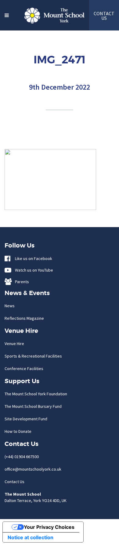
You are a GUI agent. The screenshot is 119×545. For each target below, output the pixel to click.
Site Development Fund (26, 419)
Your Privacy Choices (49, 527)
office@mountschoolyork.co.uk (33, 469)
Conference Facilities (24, 368)
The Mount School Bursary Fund (33, 406)
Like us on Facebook (32, 258)
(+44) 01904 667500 (22, 456)
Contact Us (14, 481)
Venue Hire (14, 343)
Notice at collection (30, 537)
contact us (104, 15)
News (10, 305)
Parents (20, 281)
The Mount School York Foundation (36, 394)
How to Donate (18, 431)
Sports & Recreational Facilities (33, 356)
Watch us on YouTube (32, 270)
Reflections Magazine (24, 318)
